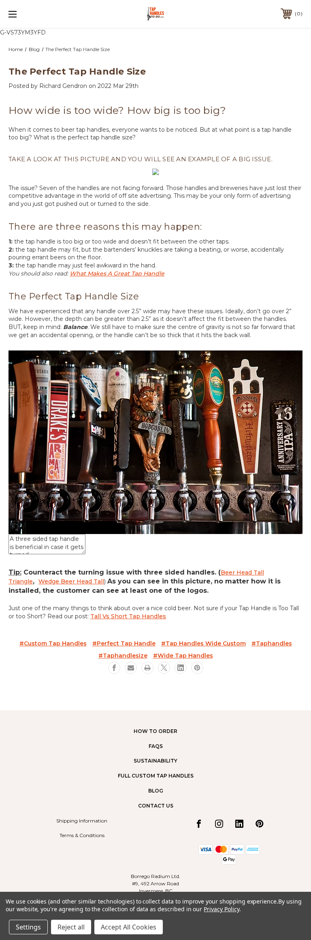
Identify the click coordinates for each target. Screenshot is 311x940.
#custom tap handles (53, 643)
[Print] (147, 668)
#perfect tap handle (124, 643)
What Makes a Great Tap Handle (117, 273)
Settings (28, 927)
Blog (155, 791)
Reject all (71, 927)
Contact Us (155, 806)
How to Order (155, 731)
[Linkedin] (181, 668)
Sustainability (155, 761)
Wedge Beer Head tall (71, 581)
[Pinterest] (197, 668)
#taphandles (271, 643)
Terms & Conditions (82, 835)
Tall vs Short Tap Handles (128, 616)
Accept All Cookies (128, 927)
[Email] (131, 668)
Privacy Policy (221, 909)
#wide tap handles (183, 655)
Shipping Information (81, 821)
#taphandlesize (122, 655)
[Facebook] (114, 668)
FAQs (156, 746)
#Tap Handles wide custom (203, 643)
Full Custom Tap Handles (156, 776)
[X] (164, 668)
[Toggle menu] (38, 14)
